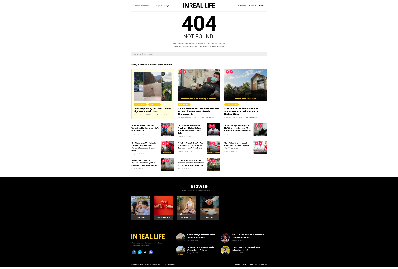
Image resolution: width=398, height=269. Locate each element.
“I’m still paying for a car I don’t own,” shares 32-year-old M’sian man (236, 145)
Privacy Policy (253, 264)
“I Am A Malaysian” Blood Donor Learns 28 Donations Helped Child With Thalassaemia (198, 111)
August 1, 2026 (183, 151)
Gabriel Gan (159, 115)
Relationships (231, 104)
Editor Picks (140, 104)
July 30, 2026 (229, 151)
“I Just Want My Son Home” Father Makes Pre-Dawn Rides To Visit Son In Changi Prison (191, 163)
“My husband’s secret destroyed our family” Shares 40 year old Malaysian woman (144, 163)
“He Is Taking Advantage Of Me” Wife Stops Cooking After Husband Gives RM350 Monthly (237, 128)
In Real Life (161, 264)
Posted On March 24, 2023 (143, 115)
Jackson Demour (205, 117)
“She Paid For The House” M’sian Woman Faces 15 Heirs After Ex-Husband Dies (241, 111)
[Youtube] (145, 252)
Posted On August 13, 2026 (187, 117)
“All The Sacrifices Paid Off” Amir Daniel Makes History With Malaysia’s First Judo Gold (190, 129)
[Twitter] (140, 252)
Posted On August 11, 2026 (233, 117)
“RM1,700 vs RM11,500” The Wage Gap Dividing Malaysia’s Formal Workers (145, 128)
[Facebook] (134, 252)
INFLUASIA (140, 264)
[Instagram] (151, 252)
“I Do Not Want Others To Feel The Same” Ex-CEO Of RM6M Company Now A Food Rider (190, 145)
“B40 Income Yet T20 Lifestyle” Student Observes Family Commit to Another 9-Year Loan (144, 147)
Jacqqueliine (250, 117)
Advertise (237, 264)
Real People (154, 104)
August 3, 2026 (137, 154)
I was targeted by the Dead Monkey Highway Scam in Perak (152, 110)
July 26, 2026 (183, 169)
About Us (244, 264)
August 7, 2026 (183, 136)
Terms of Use (263, 264)
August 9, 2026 (137, 134)
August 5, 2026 (230, 134)
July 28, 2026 (136, 169)
